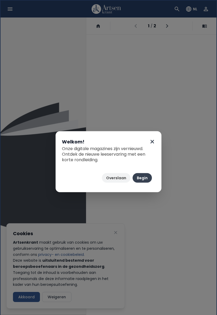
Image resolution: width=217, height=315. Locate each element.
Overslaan (116, 178)
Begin (142, 178)
